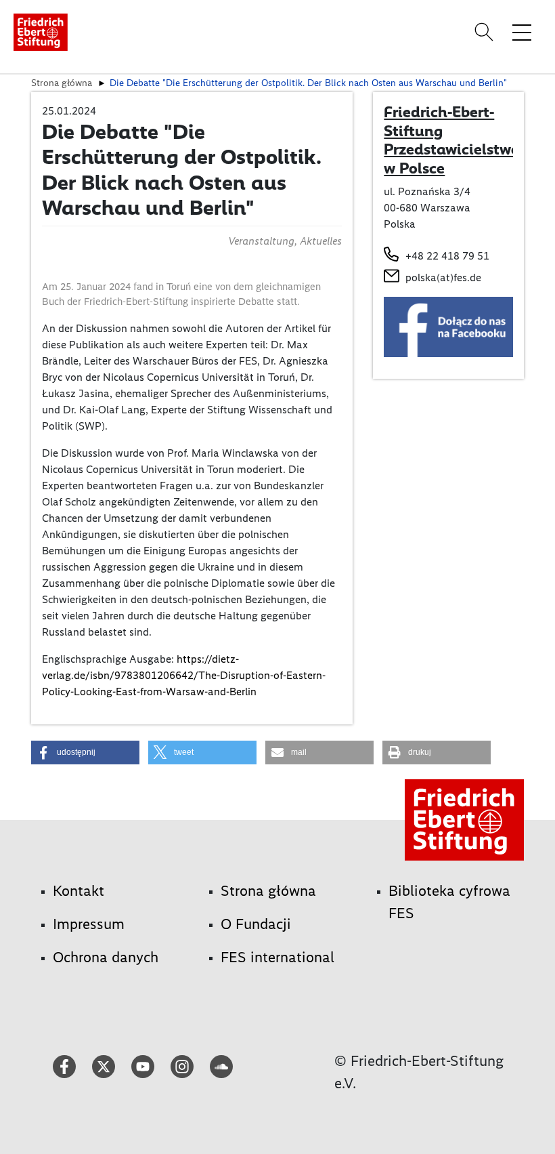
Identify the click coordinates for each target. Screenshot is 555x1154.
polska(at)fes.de (443, 277)
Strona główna (61, 82)
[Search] (486, 32)
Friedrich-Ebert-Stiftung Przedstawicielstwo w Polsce (452, 140)
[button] (85, 752)
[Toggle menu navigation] (521, 32)
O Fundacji (256, 924)
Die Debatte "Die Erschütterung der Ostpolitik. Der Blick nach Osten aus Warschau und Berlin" (308, 82)
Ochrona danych (105, 957)
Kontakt (78, 891)
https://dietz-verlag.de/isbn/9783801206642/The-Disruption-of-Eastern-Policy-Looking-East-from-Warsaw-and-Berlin (184, 675)
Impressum (89, 924)
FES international (277, 957)
